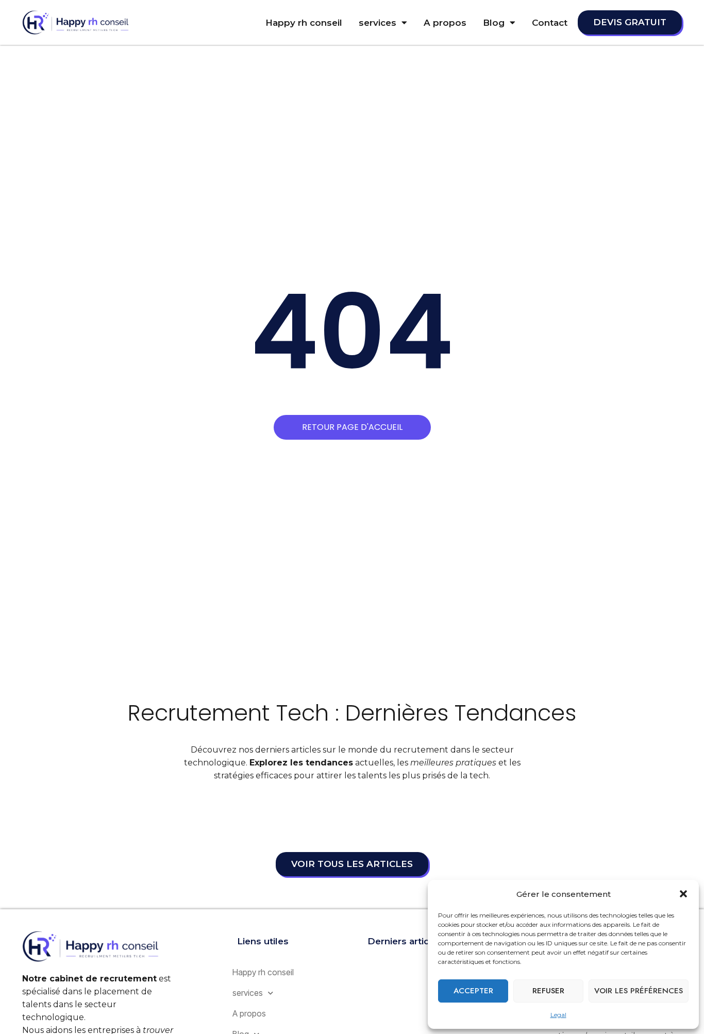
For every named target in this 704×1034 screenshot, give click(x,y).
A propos (445, 23)
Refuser (548, 990)
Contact (549, 23)
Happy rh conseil (303, 23)
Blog (494, 23)
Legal (558, 1015)
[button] (683, 894)
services (377, 23)
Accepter (473, 990)
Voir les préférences (638, 990)
